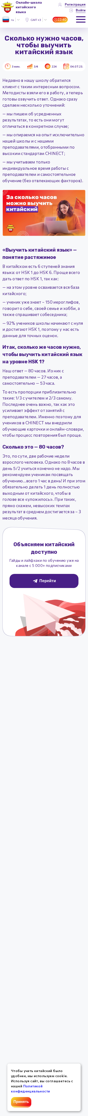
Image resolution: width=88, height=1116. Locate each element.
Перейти (47, 581)
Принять (21, 1101)
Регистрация (75, 4)
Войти (81, 10)
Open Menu (81, 19)
